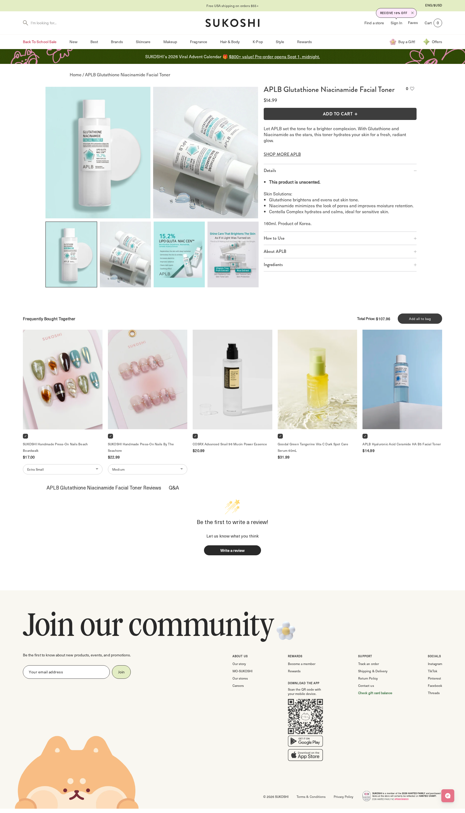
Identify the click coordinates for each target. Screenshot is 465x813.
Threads (434, 692)
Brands (117, 41)
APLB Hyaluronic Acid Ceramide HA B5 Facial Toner (401, 444)
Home (76, 74)
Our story (239, 663)
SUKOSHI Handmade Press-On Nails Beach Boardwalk (56, 447)
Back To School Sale (40, 41)
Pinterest (434, 678)
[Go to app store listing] (305, 756)
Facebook (435, 685)
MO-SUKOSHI (242, 671)
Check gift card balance (375, 692)
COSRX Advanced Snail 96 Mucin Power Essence (230, 444)
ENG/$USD (433, 5)
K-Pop (258, 41)
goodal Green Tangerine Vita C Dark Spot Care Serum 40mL (313, 447)
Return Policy (368, 678)
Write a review (232, 550)
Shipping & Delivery (372, 671)
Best (94, 41)
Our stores (240, 678)
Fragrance (198, 41)
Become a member (301, 663)
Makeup (170, 41)
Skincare (143, 41)
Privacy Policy (343, 796)
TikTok (432, 671)
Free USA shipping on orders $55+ (232, 5)
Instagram (435, 663)
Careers (238, 685)
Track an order (368, 663)
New (73, 41)
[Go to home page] (232, 23)
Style (280, 41)
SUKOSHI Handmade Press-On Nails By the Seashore (141, 447)
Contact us (366, 685)
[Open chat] (447, 795)
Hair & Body (230, 41)
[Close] (412, 13)
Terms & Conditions (311, 796)
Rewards (304, 41)
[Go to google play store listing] (305, 742)
